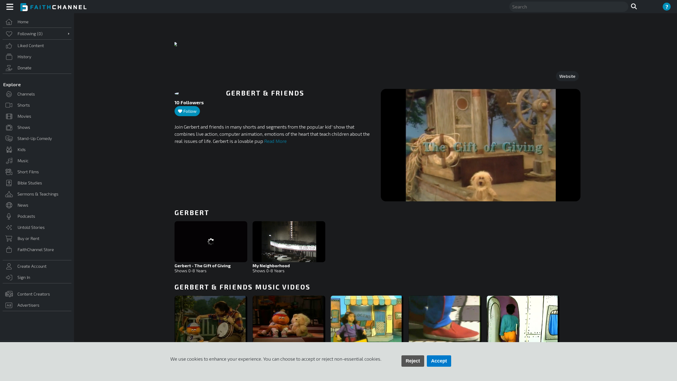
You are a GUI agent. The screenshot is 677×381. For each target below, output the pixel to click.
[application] (481, 145)
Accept (439, 361)
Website (567, 76)
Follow (189, 111)
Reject (413, 361)
